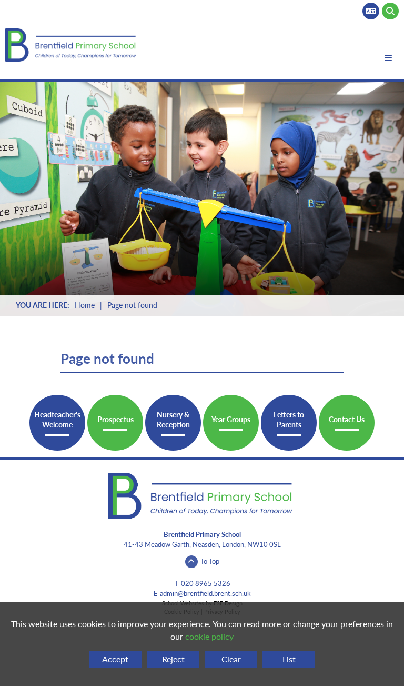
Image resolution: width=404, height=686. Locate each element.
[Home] (71, 45)
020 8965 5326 (205, 583)
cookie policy (209, 636)
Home (85, 305)
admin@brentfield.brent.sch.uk (205, 593)
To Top (209, 561)
